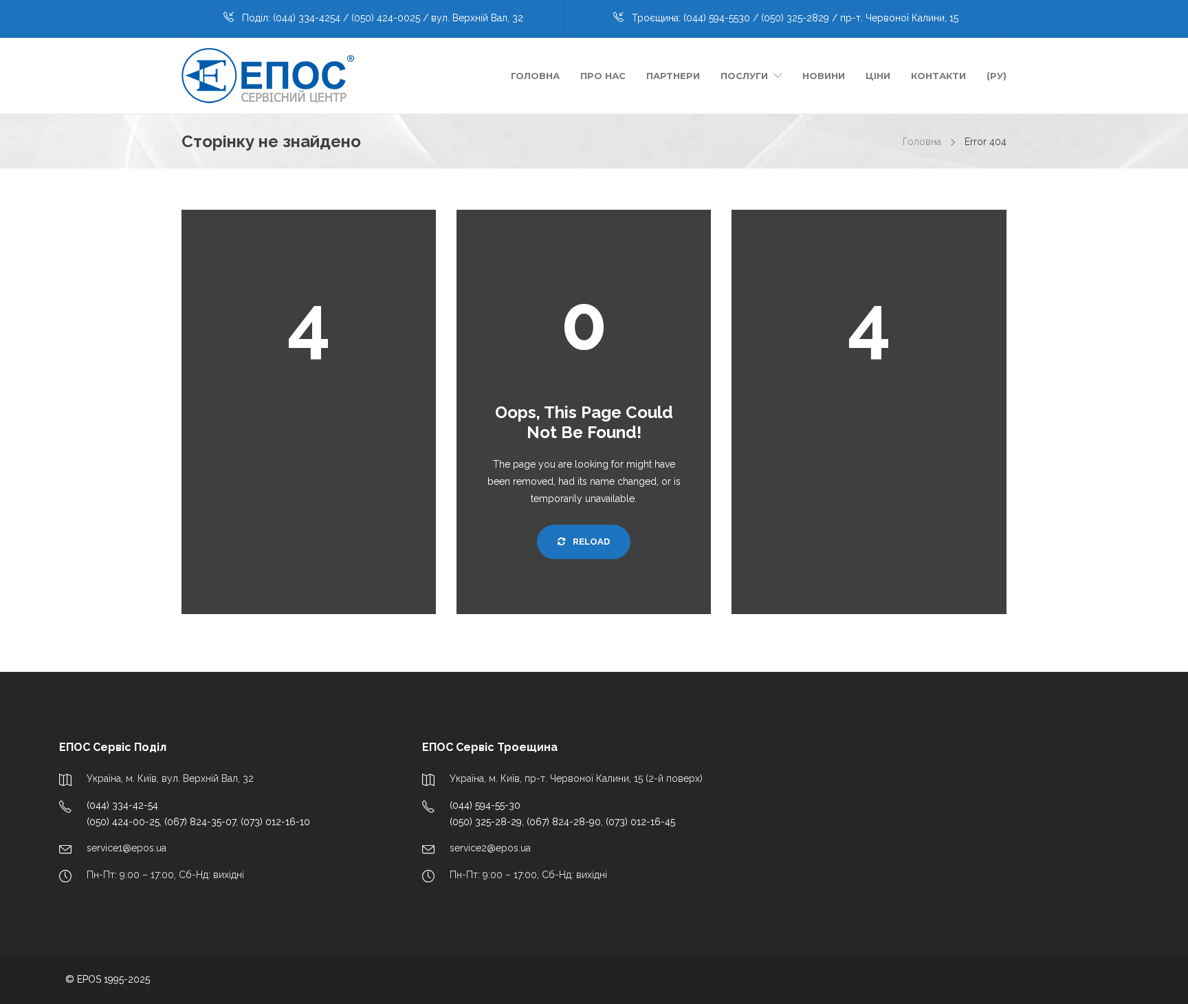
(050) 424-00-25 (123, 821)
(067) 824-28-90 (564, 821)
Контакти (938, 75)
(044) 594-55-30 (485, 805)
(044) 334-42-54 (122, 805)
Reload (590, 541)
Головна (535, 75)
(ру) (996, 75)
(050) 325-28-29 (486, 821)
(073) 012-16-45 (640, 821)
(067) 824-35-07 (200, 821)
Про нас (603, 75)
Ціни (878, 75)
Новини (823, 75)
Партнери (673, 75)
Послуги (744, 75)
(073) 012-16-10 (275, 821)
